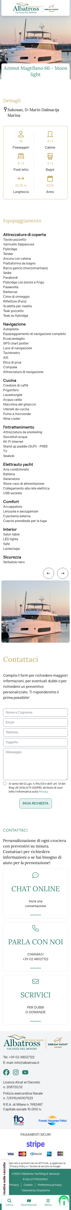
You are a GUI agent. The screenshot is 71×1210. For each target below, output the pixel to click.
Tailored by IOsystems (35, 1190)
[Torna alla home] (36, 8)
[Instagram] (16, 1072)
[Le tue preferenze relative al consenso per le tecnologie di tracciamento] (64, 1203)
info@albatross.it (26, 1063)
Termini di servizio (39, 1166)
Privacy (43, 791)
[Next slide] (62, 573)
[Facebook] (6, 1072)
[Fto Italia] (18, 1120)
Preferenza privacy (50, 1185)
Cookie (28, 1185)
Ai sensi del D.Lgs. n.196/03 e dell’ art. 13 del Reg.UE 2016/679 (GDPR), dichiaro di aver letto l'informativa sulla (37, 787)
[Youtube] (25, 1072)
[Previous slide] (48, 573)
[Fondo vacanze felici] (52, 1120)
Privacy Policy (18, 1166)
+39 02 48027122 (22, 1057)
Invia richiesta (36, 803)
